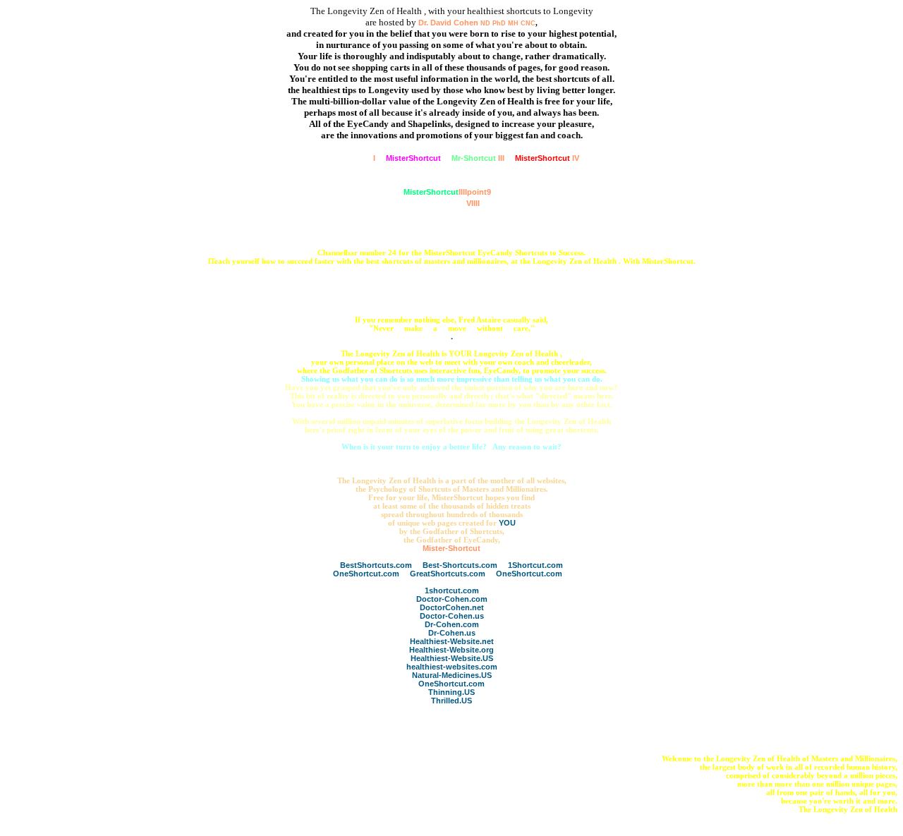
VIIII (448, 203)
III (478, 158)
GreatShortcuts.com (447, 573)
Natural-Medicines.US (452, 675)
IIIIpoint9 (447, 192)
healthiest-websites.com (451, 666)
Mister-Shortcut (451, 548)
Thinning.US (451, 692)
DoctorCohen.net (452, 607)
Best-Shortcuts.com (460, 565)
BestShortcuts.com (376, 565)
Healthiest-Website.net (452, 641)
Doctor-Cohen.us (452, 616)
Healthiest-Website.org (451, 650)
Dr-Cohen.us (451, 633)
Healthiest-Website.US (452, 658)
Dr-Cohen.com (452, 624)
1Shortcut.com (535, 565)
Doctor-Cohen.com (451, 599)
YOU (507, 523)
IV (547, 158)
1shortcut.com (452, 590)
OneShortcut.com (366, 573)
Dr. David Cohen (476, 22)
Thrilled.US (451, 700)
